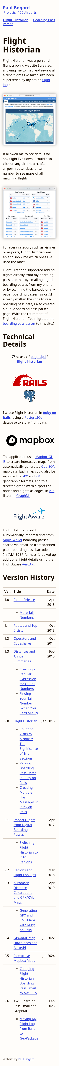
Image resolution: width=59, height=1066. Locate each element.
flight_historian (29, 361)
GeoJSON (48, 466)
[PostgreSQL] (29, 395)
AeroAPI (28, 564)
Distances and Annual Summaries (24, 656)
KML (39, 476)
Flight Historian (15, 20)
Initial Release (24, 599)
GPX (25, 476)
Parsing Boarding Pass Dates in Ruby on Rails (28, 773)
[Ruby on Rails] (29, 378)
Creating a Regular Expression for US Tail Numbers (28, 679)
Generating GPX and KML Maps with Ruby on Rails (28, 920)
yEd (51, 491)
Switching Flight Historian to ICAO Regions (29, 852)
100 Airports (27, 12)
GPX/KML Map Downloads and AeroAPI (25, 943)
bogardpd (38, 356)
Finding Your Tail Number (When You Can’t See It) (29, 703)
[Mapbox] (29, 439)
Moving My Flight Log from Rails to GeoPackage (29, 1028)
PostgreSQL (33, 417)
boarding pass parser (19, 323)
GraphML (23, 495)
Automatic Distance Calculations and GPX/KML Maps (24, 892)
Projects (9, 12)
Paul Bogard (16, 8)
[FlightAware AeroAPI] (29, 513)
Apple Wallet (12, 540)
